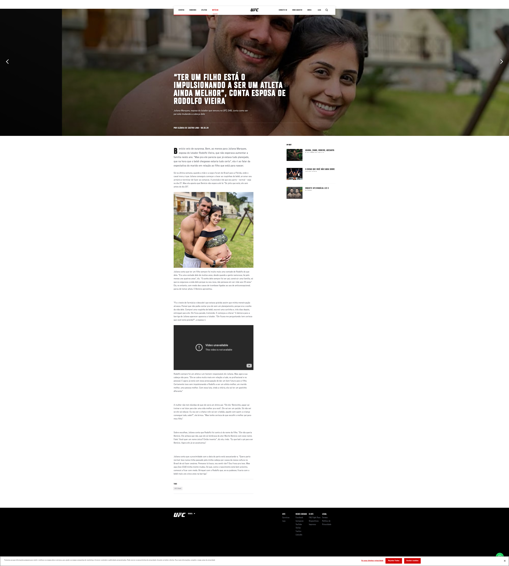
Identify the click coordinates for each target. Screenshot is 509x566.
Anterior (8, 61)
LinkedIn (299, 535)
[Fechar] (505, 561)
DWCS (309, 10)
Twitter (298, 531)
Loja (284, 521)
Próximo (500, 61)
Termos (325, 517)
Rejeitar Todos (393, 561)
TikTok (298, 528)
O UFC (311, 514)
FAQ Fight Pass (315, 517)
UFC (283, 514)
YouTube (299, 524)
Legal (324, 514)
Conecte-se (283, 10)
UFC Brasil (178, 488)
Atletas (204, 10)
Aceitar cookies (412, 561)
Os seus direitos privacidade (372, 561)
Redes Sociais (301, 514)
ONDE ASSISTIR (297, 10)
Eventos (181, 10)
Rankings (192, 10)
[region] (254, 561)
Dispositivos (314, 521)
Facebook (299, 517)
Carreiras (285, 517)
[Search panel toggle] (327, 10)
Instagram (299, 521)
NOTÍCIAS (215, 10)
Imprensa (312, 524)
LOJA (319, 10)
